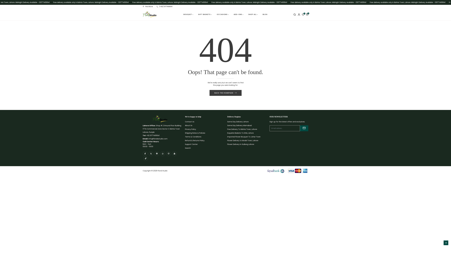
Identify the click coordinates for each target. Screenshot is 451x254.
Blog (265, 14)
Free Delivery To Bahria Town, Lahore (242, 129)
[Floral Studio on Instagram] (168, 153)
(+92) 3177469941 (165, 6)
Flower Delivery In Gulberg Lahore (240, 144)
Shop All (252, 14)
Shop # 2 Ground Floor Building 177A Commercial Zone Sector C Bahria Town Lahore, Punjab (162, 128)
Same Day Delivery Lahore (238, 122)
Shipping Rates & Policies (195, 133)
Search (188, 148)
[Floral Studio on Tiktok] (145, 158)
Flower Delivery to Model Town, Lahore (242, 140)
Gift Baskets (204, 14)
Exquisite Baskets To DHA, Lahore (240, 133)
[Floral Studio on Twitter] (151, 153)
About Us (188, 125)
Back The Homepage (223, 93)
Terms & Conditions (193, 137)
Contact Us (189, 122)
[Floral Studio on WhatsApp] (162, 153)
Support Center (191, 144)
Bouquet (188, 14)
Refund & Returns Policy (194, 140)
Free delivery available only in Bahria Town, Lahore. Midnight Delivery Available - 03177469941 (87, 2)
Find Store (149, 6)
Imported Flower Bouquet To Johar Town (243, 137)
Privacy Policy (190, 129)
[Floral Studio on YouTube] (174, 153)
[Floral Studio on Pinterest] (156, 153)
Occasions (222, 14)
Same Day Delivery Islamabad (239, 125)
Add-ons (238, 14)
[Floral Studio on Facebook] (145, 153)
